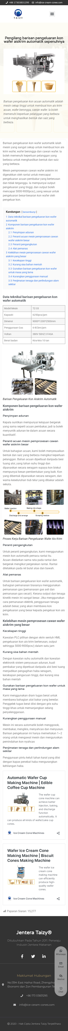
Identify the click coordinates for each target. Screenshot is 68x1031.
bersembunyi (29, 212)
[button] (52, 14)
